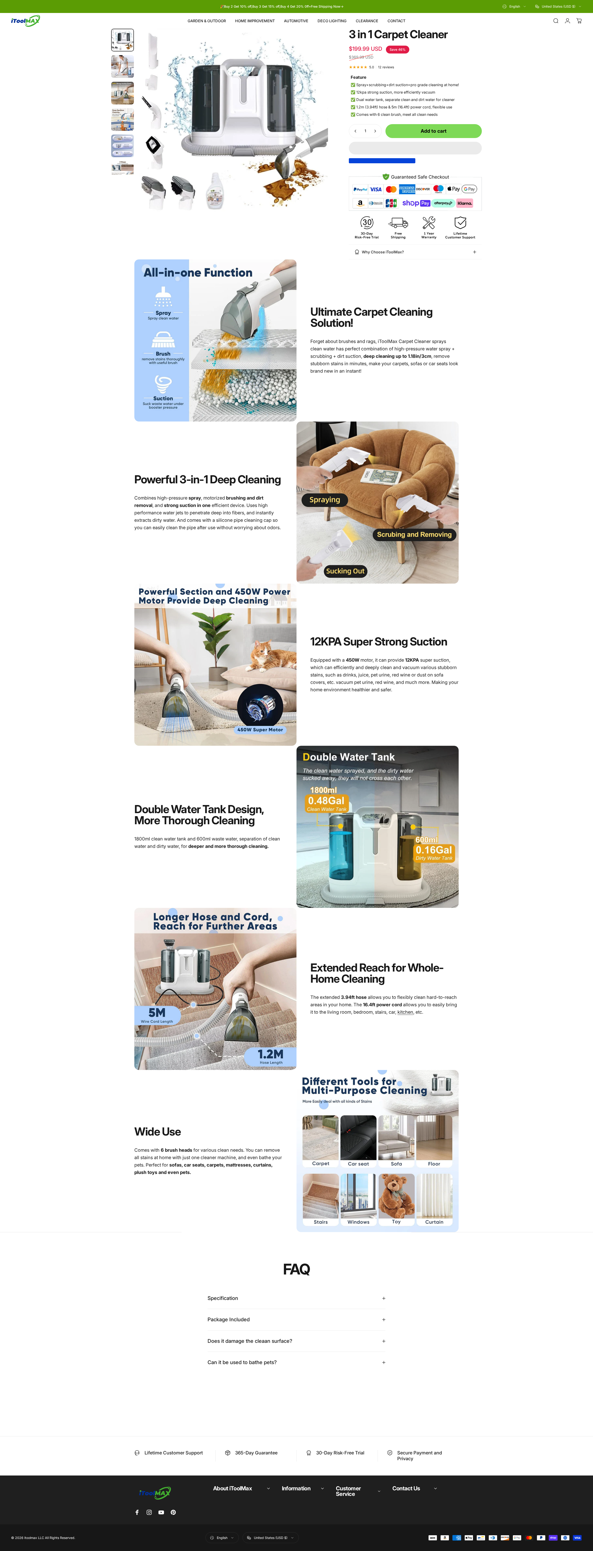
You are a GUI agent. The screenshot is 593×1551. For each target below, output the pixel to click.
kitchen (405, 1012)
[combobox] (514, 6)
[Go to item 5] (122, 146)
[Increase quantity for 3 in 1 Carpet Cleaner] (376, 131)
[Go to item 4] (122, 119)
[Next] (315, 135)
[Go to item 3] (122, 93)
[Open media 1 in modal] (233, 124)
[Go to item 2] (122, 66)
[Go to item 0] (122, 40)
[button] (415, 148)
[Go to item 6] (122, 172)
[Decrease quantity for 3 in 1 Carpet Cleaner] (354, 131)
